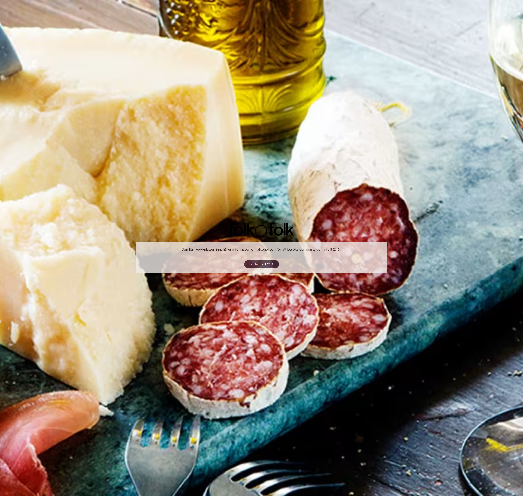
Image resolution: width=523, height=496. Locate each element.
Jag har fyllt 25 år (262, 264)
